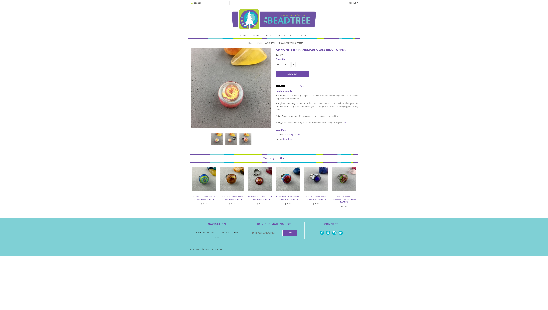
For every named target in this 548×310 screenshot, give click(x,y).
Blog (206, 232)
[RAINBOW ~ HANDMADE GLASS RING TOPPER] (288, 193)
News (256, 35)
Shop (269, 35)
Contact (303, 35)
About (214, 232)
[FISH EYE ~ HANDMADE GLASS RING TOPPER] (316, 193)
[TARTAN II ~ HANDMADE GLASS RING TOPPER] (232, 193)
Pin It (302, 86)
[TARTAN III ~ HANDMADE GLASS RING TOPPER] (260, 193)
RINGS (259, 43)
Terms (234, 232)
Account (353, 3)
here (345, 122)
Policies (216, 237)
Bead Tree (287, 139)
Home (243, 35)
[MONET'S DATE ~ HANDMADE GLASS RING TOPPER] (344, 193)
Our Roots (284, 35)
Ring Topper (294, 134)
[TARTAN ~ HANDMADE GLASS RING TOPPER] (204, 193)
